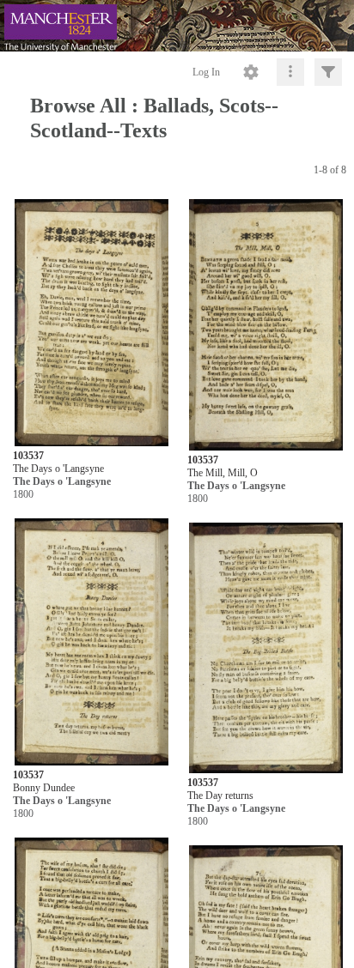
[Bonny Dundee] (91, 642)
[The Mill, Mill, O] (266, 325)
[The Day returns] (266, 648)
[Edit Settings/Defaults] (251, 72)
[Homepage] (177, 25)
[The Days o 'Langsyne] (91, 323)
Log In (206, 72)
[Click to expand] (328, 72)
